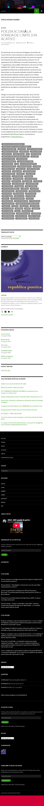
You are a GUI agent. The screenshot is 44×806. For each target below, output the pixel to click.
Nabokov (6, 198)
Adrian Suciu (24, 151)
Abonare (5, 722)
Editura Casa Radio (9, 173)
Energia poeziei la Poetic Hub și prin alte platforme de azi (19, 410)
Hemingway (6, 181)
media (3, 453)
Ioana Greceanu (8, 186)
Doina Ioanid (17, 171)
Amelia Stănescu (36, 151)
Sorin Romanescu (8, 216)
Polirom (15, 206)
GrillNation (4, 683)
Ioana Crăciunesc (18, 183)
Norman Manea (7, 201)
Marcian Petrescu (8, 191)
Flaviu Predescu (18, 176)
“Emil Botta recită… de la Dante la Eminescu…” (16, 146)
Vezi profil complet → (8, 315)
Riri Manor (19, 208)
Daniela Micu (21, 169)
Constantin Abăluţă (9, 166)
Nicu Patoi (30, 198)
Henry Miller (16, 181)
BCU (28, 154)
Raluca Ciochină (8, 208)
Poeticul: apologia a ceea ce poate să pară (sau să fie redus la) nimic (21, 629)
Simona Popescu (28, 211)
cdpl (16, 164)
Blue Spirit (35, 156)
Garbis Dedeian (18, 178)
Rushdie (27, 208)
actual (3, 28)
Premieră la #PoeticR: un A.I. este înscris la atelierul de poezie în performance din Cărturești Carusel (22, 653)
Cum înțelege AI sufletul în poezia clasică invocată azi (18, 628)
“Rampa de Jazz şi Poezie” (10, 151)
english (3, 450)
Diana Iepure (6, 171)
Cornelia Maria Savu (24, 166)
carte (3, 446)
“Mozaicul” (22, 149)
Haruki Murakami (31, 178)
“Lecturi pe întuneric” (9, 149)
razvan (3, 295)
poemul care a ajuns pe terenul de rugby (13, 384)
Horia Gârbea (27, 181)
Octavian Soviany (8, 203)
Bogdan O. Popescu (8, 159)
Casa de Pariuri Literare (25, 161)
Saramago (36, 208)
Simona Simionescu (8, 213)
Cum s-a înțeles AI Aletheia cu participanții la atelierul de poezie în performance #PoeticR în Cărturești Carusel (22, 622)
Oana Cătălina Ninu (21, 201)
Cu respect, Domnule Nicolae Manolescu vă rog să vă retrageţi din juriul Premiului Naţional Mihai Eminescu (22, 423)
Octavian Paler (34, 201)
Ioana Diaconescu (32, 183)
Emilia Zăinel (31, 173)
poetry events (8, 330)
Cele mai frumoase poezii (28, 164)
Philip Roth (6, 206)
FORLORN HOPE (6, 351)
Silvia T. (17, 211)
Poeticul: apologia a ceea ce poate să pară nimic (16, 621)
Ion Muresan (19, 186)
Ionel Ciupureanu (31, 186)
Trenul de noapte (8, 218)
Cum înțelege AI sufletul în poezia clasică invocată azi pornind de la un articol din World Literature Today (22, 635)
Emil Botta (20, 173)
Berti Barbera (36, 154)
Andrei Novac (7, 154)
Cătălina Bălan (7, 164)
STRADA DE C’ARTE (21, 216)
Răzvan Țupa (22, 43)
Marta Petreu (7, 193)
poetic (3, 11)
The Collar (4, 345)
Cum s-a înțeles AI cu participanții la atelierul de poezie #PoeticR (21, 650)
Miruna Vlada (19, 196)
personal (4, 498)
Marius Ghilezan (35, 191)
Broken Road (5, 339)
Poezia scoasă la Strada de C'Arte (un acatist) (19, 35)
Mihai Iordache (18, 193)
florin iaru (28, 176)
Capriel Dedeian (22, 159)
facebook (5, 562)
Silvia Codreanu (8, 211)
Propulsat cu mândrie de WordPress (10, 793)
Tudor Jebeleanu (21, 218)
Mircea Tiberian (7, 196)
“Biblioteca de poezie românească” (13, 144)
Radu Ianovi (24, 206)
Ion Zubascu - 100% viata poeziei (11, 413)
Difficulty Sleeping (7, 356)
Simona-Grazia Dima (23, 213)
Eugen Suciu (6, 176)
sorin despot (36, 213)
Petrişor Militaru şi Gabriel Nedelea (28, 203)
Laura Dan (25, 188)
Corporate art (5, 334)
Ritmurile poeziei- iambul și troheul (12, 387)
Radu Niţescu (35, 206)
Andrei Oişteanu (19, 154)
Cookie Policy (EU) (7, 457)
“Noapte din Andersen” (35, 149)
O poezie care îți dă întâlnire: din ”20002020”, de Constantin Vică (21, 406)
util (2, 506)
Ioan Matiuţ (6, 183)
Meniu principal (41, 10)
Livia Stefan (34, 188)
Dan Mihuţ (37, 166)
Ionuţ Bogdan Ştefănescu (11, 188)
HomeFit (4, 687)
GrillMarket (4, 680)
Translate (16, 238)
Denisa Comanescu (33, 169)
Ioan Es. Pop (37, 181)
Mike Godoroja (31, 193)
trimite (4, 555)
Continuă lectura (17, 137)
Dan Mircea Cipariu (8, 169)
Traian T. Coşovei (34, 216)
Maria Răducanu (22, 191)
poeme (3, 442)
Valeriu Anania (34, 218)
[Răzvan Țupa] (3, 751)
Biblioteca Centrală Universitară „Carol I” (16, 156)
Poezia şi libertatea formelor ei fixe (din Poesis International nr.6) (21, 397)
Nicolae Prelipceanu (17, 198)
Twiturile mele (5, 370)
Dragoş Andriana (29, 171)
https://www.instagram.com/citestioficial (14, 695)
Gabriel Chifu (7, 178)
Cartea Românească (9, 161)
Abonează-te (6, 780)
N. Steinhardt (31, 196)
